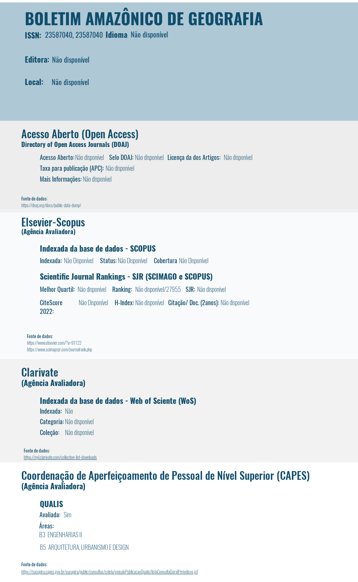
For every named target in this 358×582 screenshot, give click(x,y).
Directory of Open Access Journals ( (67, 144)
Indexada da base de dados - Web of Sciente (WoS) (118, 400)
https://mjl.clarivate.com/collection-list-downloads (60, 457)
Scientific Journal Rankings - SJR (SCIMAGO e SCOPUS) (126, 276)
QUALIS (51, 503)
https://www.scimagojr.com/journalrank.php (59, 349)
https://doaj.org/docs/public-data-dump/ (51, 205)
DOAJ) (121, 144)
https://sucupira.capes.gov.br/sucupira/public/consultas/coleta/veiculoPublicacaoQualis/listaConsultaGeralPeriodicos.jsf (109, 571)
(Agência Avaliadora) (48, 231)
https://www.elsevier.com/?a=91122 (54, 342)
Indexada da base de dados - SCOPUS (98, 248)
